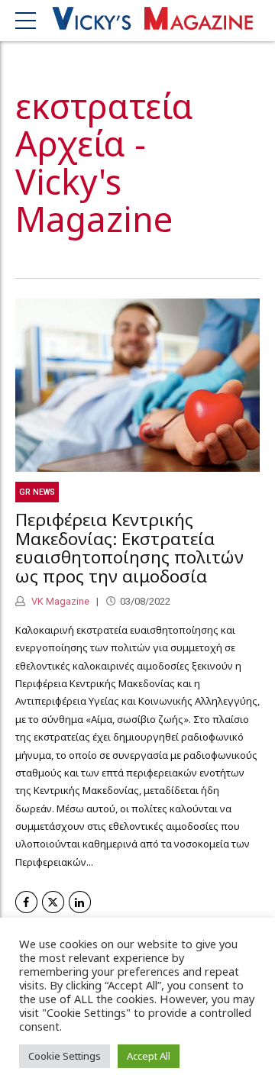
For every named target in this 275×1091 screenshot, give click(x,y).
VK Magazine (59, 601)
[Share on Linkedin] (80, 902)
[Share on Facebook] (26, 902)
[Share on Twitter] (53, 902)
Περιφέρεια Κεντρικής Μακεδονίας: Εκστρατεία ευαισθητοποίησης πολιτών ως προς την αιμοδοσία (129, 548)
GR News (37, 492)
